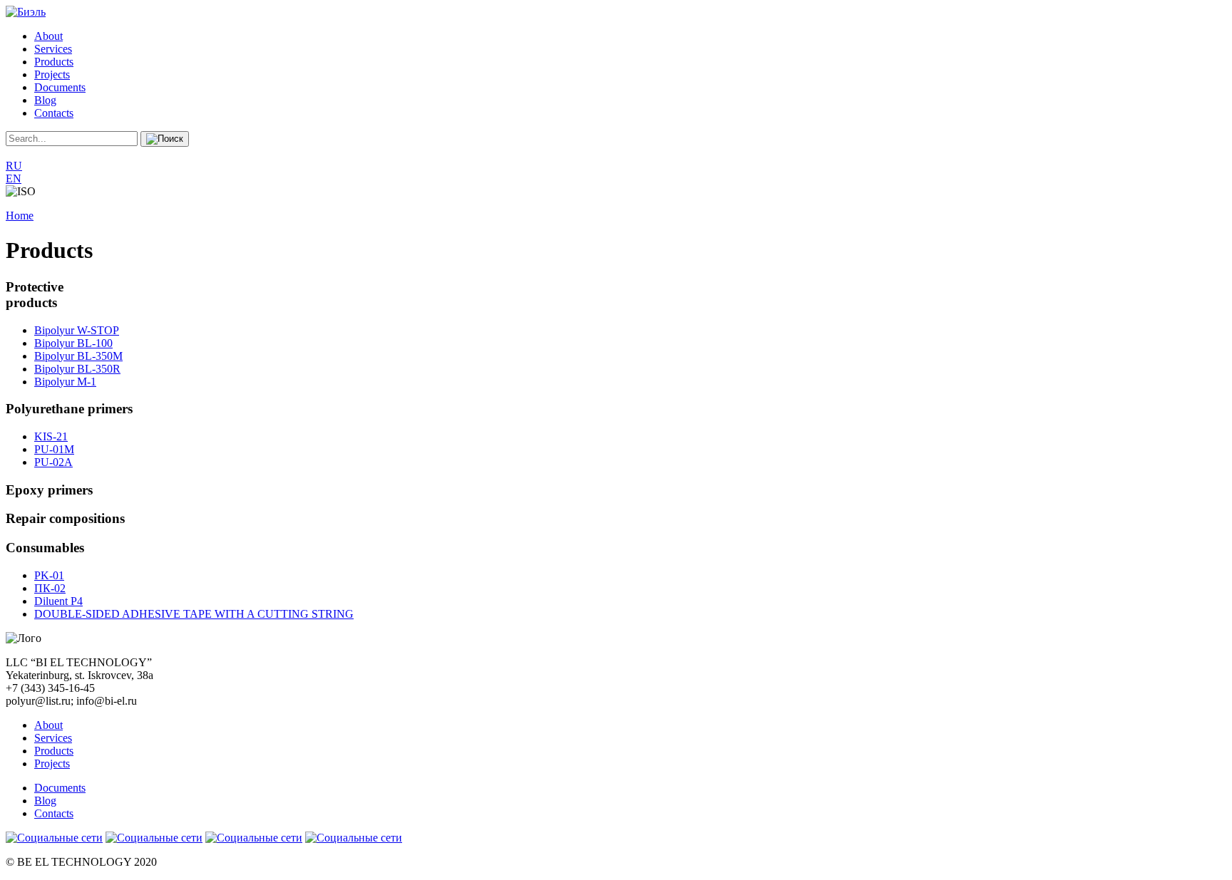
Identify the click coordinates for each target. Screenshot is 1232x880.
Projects (52, 74)
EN (13, 178)
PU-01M (54, 449)
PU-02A (53, 462)
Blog (45, 100)
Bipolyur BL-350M (78, 356)
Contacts (53, 113)
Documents (60, 87)
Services (53, 49)
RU (14, 166)
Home (20, 215)
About (48, 36)
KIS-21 (51, 436)
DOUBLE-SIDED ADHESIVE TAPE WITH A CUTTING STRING (194, 614)
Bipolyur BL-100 (73, 343)
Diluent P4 (58, 601)
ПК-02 (50, 588)
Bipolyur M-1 (65, 382)
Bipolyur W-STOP (76, 330)
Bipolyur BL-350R (77, 369)
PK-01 (49, 575)
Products (53, 62)
